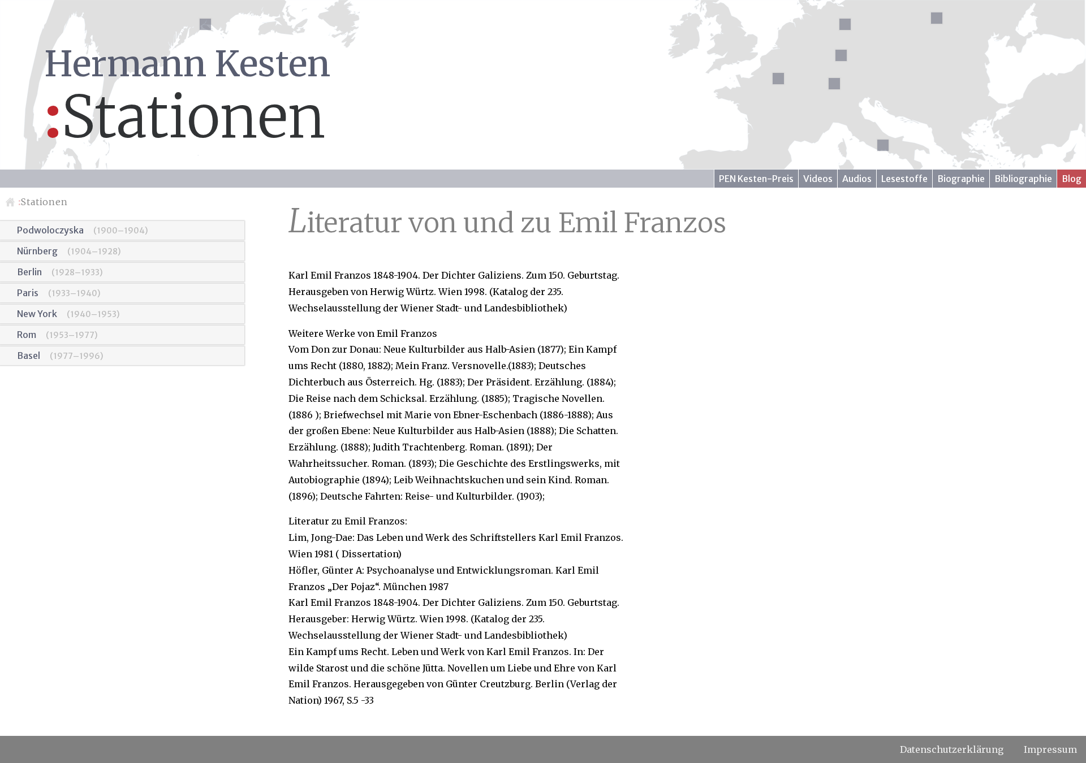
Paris (27, 292)
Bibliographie (1023, 178)
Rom (26, 334)
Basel (28, 355)
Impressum (1050, 749)
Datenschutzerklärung (951, 749)
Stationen (43, 201)
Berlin (29, 272)
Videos (818, 178)
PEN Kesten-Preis (756, 178)
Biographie (961, 178)
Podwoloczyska (50, 230)
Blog (1071, 178)
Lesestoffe (904, 178)
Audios (857, 178)
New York (37, 313)
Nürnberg (37, 251)
